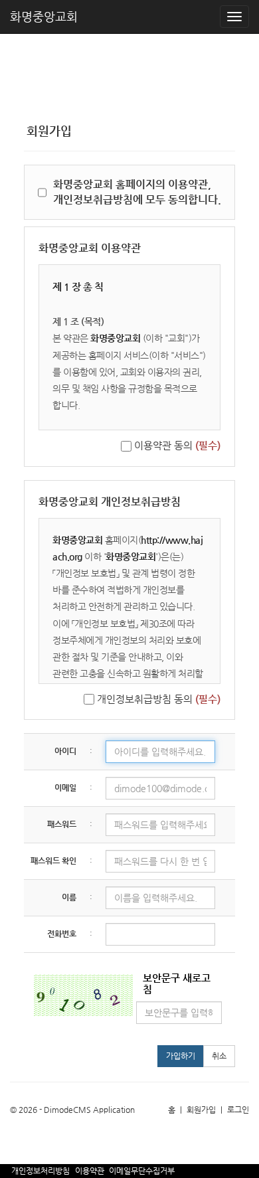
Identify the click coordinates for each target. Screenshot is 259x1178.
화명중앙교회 (44, 16)
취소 (219, 1055)
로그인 (238, 1109)
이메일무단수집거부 (142, 1170)
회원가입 (201, 1109)
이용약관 (89, 1170)
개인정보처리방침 (40, 1170)
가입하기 (180, 1055)
